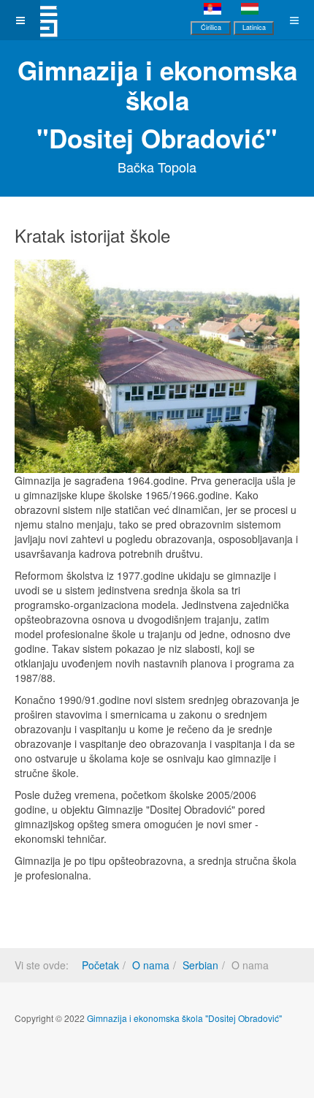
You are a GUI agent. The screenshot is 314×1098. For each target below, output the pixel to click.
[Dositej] (40, 20)
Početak (100, 965)
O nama (150, 965)
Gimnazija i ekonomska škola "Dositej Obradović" (184, 1018)
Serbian (200, 965)
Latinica (254, 27)
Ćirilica (211, 27)
